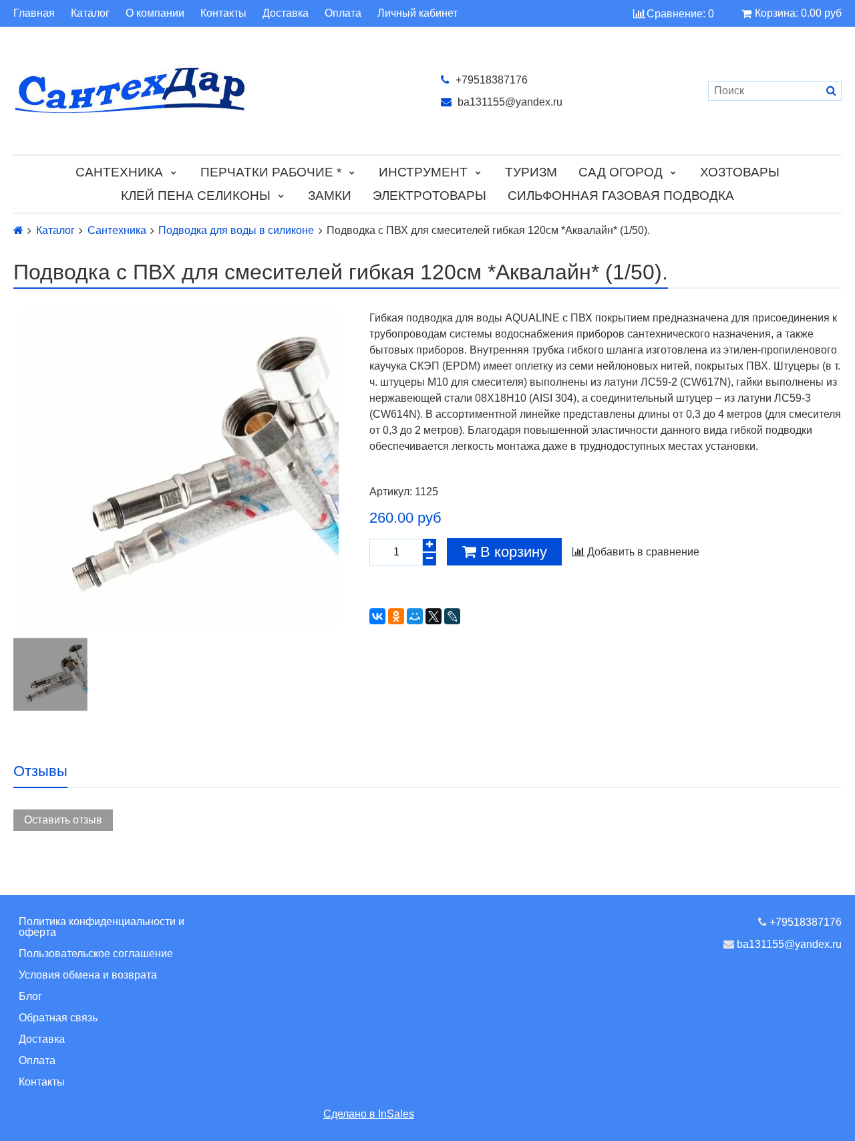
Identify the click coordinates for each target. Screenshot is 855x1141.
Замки (329, 195)
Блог (30, 996)
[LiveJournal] (452, 616)
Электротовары (429, 195)
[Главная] (18, 230)
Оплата (343, 13)
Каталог (90, 13)
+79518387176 (490, 80)
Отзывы (40, 771)
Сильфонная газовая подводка (621, 195)
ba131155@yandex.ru (508, 102)
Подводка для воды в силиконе (236, 230)
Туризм (531, 172)
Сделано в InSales (368, 1114)
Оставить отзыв (63, 820)
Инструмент (423, 172)
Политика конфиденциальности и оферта (101, 927)
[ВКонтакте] (377, 616)
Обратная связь (58, 1017)
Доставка (286, 13)
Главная (34, 13)
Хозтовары (740, 172)
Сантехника (119, 172)
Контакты (223, 13)
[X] (433, 616)
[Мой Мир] (415, 616)
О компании (155, 13)
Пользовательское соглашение (96, 953)
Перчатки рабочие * (270, 172)
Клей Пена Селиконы (196, 195)
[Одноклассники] (396, 616)
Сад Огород (620, 172)
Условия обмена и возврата (88, 975)
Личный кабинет (417, 13)
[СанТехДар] (213, 90)
